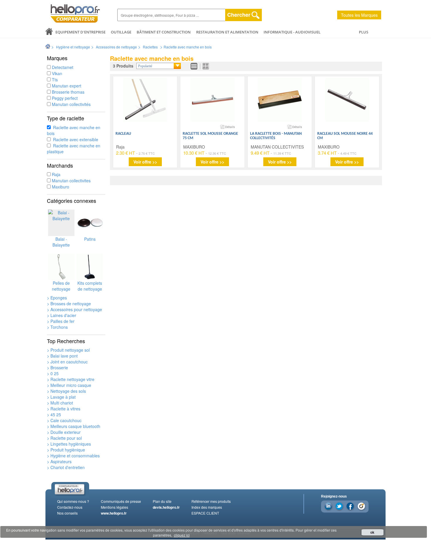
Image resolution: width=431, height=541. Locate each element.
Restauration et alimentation (227, 32)
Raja (55, 174)
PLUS (363, 32)
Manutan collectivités (71, 104)
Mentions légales (114, 507)
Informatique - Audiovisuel (292, 32)
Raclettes (150, 46)
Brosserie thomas (67, 92)
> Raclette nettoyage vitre (70, 379)
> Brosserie (57, 367)
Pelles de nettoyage (61, 286)
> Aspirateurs (59, 461)
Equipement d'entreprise (80, 32)
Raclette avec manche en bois (188, 46)
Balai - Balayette (61, 242)
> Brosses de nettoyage (69, 303)
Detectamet (62, 67)
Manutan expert (66, 86)
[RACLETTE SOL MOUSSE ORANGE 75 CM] (213, 100)
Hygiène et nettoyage (73, 46)
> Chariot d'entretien (66, 467)
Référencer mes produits (211, 501)
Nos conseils (67, 512)
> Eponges (57, 298)
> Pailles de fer (60, 321)
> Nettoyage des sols (66, 391)
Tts (54, 79)
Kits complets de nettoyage (89, 286)
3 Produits (123, 66)
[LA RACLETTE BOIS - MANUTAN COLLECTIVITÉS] (280, 100)
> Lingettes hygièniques (69, 444)
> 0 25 (53, 373)
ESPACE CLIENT (205, 512)
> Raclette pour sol (64, 438)
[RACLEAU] (145, 100)
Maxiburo (60, 187)
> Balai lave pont (62, 356)
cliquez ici (182, 534)
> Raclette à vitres (63, 409)
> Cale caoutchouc (64, 420)
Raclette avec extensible (74, 139)
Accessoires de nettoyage (116, 46)
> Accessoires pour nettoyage (74, 309)
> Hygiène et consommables (73, 456)
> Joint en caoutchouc (67, 362)
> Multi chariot (60, 403)
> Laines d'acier (61, 315)
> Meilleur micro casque (69, 385)
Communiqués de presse (121, 501)
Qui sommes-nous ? (73, 501)
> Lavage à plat (61, 397)
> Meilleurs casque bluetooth (73, 426)
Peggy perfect (64, 98)
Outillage (121, 32)
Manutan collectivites (71, 180)
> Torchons (57, 327)
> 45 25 (54, 414)
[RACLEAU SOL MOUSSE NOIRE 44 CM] (347, 100)
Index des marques (206, 507)
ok (372, 532)
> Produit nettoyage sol (68, 350)
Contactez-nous (69, 507)
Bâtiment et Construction (164, 32)
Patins (90, 239)
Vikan (56, 73)
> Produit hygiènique (66, 450)
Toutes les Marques (359, 15)
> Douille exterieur (64, 432)
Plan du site (162, 501)
